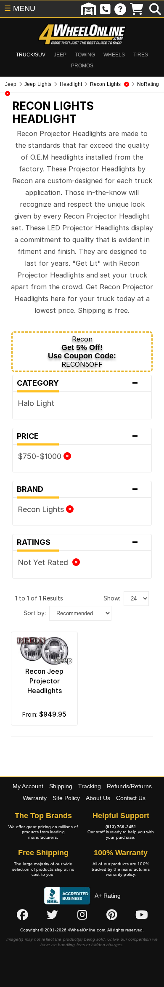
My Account (28, 786)
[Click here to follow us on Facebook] (22, 915)
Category (77, 383)
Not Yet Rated (45, 562)
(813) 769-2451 (121, 826)
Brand (77, 489)
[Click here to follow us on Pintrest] (111, 915)
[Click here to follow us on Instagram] (82, 915)
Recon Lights (42, 509)
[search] (155, 9)
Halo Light (36, 403)
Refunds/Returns (129, 786)
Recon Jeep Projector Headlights (44, 681)
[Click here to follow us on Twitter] (52, 915)
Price (77, 436)
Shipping (60, 786)
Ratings (77, 542)
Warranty (35, 798)
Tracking (89, 786)
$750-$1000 (40, 456)
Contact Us (130, 798)
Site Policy (66, 798)
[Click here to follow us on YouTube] (141, 915)
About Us (98, 798)
